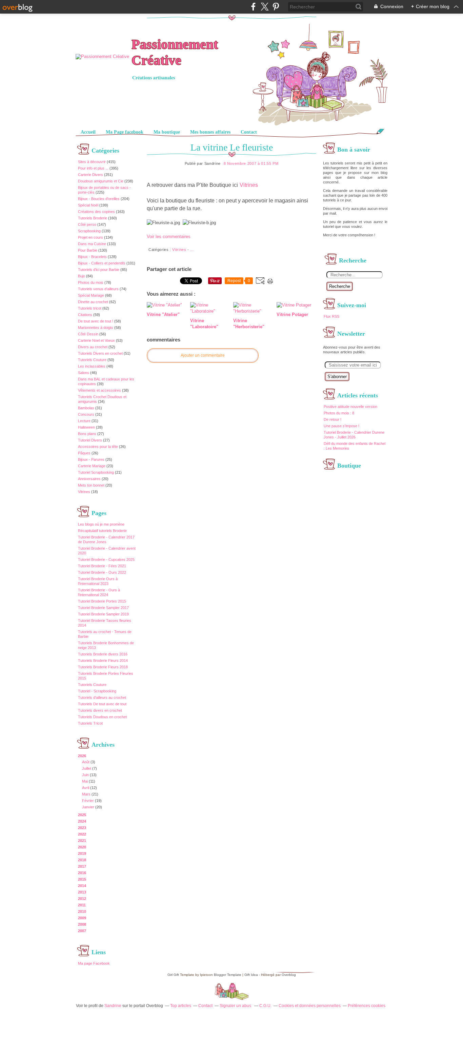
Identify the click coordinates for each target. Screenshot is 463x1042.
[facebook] (253, 7)
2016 (82, 873)
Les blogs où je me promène (101, 524)
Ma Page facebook (124, 132)
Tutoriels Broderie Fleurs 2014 (103, 660)
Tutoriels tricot (89, 308)
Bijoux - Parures (91, 459)
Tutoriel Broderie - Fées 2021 (102, 566)
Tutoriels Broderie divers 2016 (102, 654)
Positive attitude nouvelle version (350, 407)
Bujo (81, 276)
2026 (82, 756)
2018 (82, 860)
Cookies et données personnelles (310, 1005)
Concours (86, 414)
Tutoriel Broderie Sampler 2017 (103, 608)
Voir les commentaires (168, 236)
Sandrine (112, 1005)
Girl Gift (173, 975)
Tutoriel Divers (90, 440)
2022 (82, 834)
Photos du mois (90, 282)
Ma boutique (167, 132)
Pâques (84, 453)
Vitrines (84, 492)
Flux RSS (331, 316)
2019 (82, 853)
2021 (82, 841)
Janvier (88, 807)
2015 (82, 879)
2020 (82, 847)
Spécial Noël (88, 205)
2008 (82, 924)
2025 (82, 815)
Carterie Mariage (91, 466)
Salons (83, 373)
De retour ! (332, 419)
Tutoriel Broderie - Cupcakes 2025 (106, 559)
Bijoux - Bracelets (92, 257)
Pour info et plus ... (93, 168)
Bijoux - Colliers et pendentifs (101, 263)
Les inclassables (91, 366)
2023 (82, 828)
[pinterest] (275, 7)
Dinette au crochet (93, 302)
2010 (82, 911)
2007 (82, 931)
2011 (82, 905)
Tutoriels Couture (92, 360)
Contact (249, 132)
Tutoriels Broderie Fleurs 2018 (103, 667)
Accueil (88, 132)
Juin (85, 775)
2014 (82, 886)
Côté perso (87, 224)
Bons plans (87, 434)
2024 (82, 821)
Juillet (86, 768)
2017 (82, 866)
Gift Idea (251, 975)
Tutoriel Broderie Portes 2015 (102, 601)
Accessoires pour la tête (98, 447)
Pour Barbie (87, 250)
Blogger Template (227, 975)
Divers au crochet (92, 347)
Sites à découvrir (92, 162)
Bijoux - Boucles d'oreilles (99, 199)
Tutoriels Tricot (90, 723)
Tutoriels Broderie (92, 218)
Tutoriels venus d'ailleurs (98, 289)
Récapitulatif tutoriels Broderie (102, 531)
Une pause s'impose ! (341, 426)
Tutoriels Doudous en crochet (102, 717)
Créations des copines (96, 212)
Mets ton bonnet (91, 485)
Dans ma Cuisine (92, 244)
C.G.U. (265, 1005)
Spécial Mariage (91, 295)
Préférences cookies (366, 1005)
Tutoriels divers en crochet (100, 710)
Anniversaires (89, 479)
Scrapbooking (89, 231)
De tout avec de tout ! (95, 321)
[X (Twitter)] (264, 7)
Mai (85, 781)
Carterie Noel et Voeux (96, 340)
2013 (82, 892)
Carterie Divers (90, 175)
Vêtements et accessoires (99, 390)
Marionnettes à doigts (95, 328)
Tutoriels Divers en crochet (100, 353)
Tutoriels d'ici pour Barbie (98, 270)
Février (88, 801)
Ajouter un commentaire (203, 355)
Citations (85, 315)
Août (85, 762)
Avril (85, 788)
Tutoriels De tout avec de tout (102, 704)
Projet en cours (90, 237)
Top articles (180, 1005)
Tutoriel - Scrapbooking (97, 691)
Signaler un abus (236, 1005)
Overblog (289, 975)
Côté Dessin (88, 334)
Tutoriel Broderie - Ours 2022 (102, 572)
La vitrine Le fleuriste (231, 147)
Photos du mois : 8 (339, 413)
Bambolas (86, 408)
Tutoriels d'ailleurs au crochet (102, 697)
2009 (82, 918)
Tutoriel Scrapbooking (96, 472)
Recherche (339, 286)
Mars (86, 794)
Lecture (84, 421)
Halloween (86, 427)
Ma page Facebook (94, 963)
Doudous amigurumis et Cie (100, 181)
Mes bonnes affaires (210, 132)
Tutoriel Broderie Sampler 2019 (103, 614)
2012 (82, 899)
